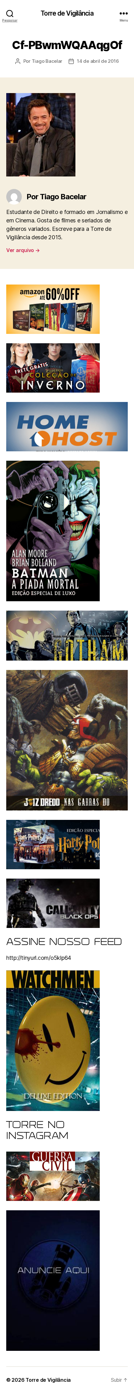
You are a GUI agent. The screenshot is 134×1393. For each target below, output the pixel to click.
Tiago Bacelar (47, 61)
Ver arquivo (23, 250)
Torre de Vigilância (67, 13)
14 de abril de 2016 (98, 61)
